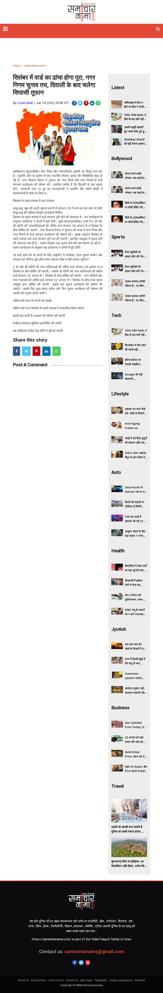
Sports (118, 237)
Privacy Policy (38, 980)
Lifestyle (120, 394)
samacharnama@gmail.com (81, 951)
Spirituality (101, 980)
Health (117, 551)
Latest (117, 87)
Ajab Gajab (86, 980)
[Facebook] (74, 962)
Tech (116, 315)
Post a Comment (30, 365)
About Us (23, 980)
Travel (117, 786)
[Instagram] (87, 962)
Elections (140, 980)
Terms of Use (56, 980)
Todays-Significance (121, 980)
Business (120, 707)
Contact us (72, 980)
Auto (116, 472)
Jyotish (118, 629)
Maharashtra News (35, 65)
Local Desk (25, 103)
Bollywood (121, 158)
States (16, 65)
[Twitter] (81, 962)
